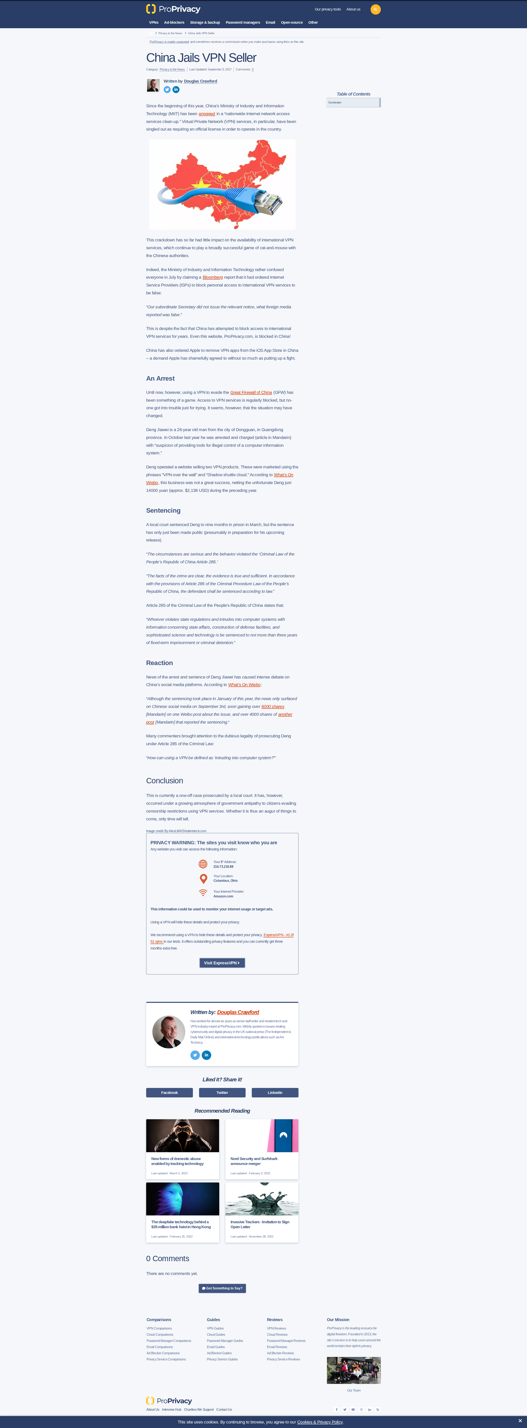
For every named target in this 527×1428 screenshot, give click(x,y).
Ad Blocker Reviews (280, 1353)
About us (353, 9)
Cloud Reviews (277, 1334)
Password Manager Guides (225, 1341)
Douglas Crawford (200, 81)
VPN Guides (215, 1328)
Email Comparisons (160, 1347)
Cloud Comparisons (160, 1334)
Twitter (222, 1093)
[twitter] (167, 89)
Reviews (274, 1319)
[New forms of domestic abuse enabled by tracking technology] (182, 1149)
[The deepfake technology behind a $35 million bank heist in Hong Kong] (182, 1212)
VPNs (153, 22)
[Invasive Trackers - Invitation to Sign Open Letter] (261, 1212)
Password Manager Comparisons (169, 1341)
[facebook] (336, 1410)
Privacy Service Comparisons (166, 1359)
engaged (207, 113)
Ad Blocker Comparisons (163, 1353)
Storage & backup (205, 22)
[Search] (376, 9)
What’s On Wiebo (244, 684)
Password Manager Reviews (286, 1341)
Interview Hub (171, 1409)
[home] (151, 33)
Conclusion (334, 102)
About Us (152, 1409)
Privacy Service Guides (222, 1359)
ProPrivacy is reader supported (169, 41)
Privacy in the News (170, 33)
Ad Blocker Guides (219, 1353)
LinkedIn (275, 1093)
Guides (213, 1319)
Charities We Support (199, 1409)
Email (270, 22)
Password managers (243, 22)
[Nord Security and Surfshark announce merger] (261, 1149)
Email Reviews (277, 1347)
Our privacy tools (328, 9)
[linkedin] (176, 89)
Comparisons (159, 1319)
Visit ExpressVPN (220, 963)
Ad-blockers (174, 22)
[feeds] (378, 1410)
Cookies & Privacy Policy (320, 1422)
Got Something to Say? (224, 1288)
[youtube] (353, 1410)
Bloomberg (213, 277)
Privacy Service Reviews (283, 1359)
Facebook (169, 1093)
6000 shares (272, 706)
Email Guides (216, 1347)
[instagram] (361, 1410)
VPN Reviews (276, 1328)
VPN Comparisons (159, 1328)
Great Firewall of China (251, 392)
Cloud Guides (216, 1334)
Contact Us (224, 1409)
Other (313, 22)
